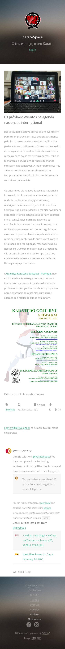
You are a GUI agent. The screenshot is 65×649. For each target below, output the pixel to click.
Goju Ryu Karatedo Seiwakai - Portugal (29, 273)
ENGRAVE (46, 633)
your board (45, 502)
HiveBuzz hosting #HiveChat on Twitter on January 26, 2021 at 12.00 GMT (40, 540)
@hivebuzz (19, 527)
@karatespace (41, 456)
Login (32, 49)
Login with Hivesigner (17, 427)
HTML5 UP (36, 638)
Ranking (47, 507)
